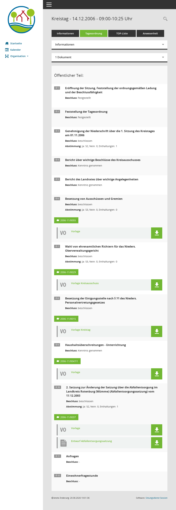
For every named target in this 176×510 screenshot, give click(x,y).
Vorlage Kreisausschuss (85, 283)
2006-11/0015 (68, 318)
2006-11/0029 (68, 272)
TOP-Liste (122, 33)
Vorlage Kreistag (80, 329)
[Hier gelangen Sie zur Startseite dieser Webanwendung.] (21, 19)
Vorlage (75, 231)
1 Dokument (63, 57)
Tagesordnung (93, 33)
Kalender (15, 49)
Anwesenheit (150, 33)
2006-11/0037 (68, 417)
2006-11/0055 (68, 220)
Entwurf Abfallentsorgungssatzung (91, 441)
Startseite (16, 43)
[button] (21, 56)
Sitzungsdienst (156, 497)
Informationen (65, 33)
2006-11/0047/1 (69, 361)
